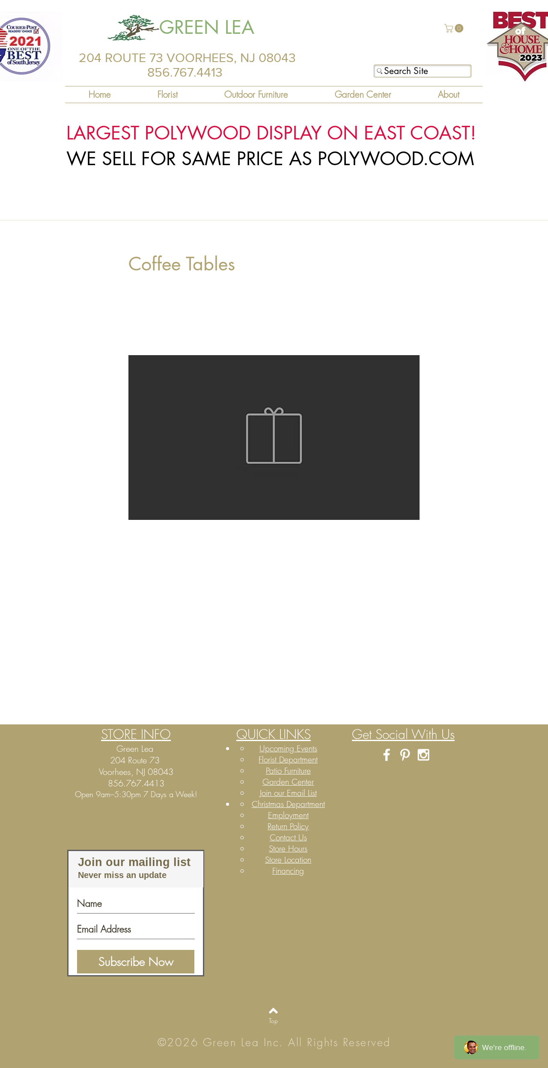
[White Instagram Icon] (423, 755)
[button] (454, 28)
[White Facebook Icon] (386, 755)
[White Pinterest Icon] (405, 755)
